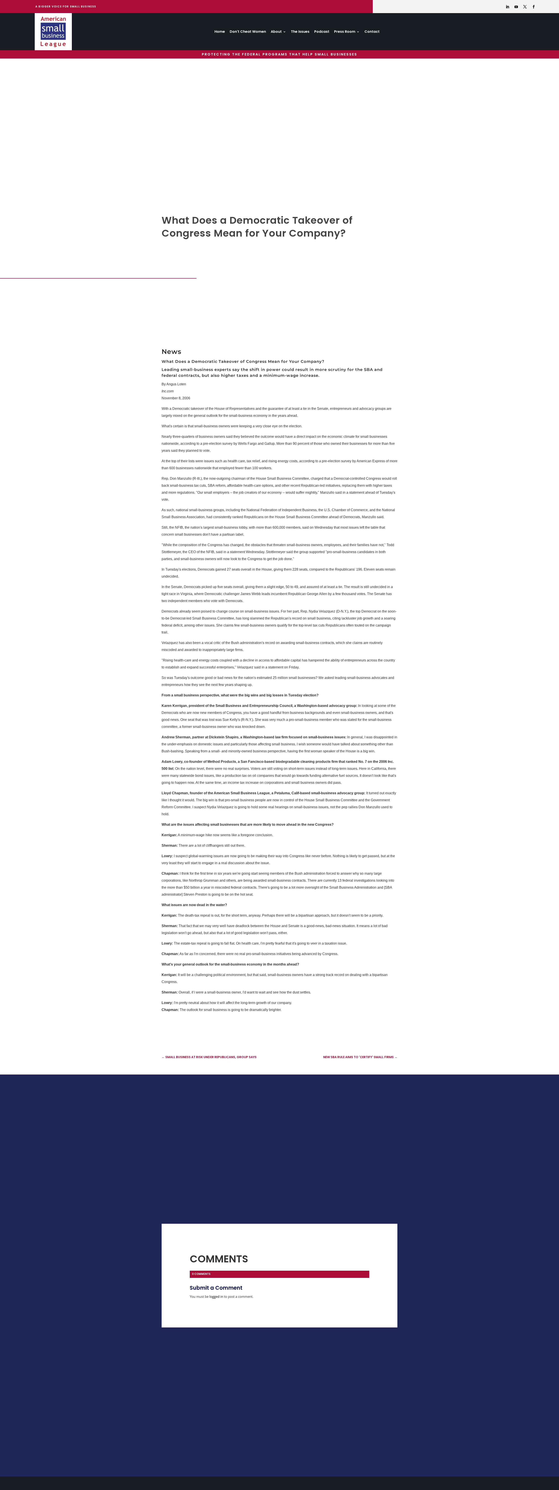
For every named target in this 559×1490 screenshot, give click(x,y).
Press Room (344, 32)
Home (219, 32)
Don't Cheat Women (248, 32)
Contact (372, 32)
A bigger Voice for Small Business (65, 6)
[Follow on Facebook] (533, 6)
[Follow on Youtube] (516, 6)
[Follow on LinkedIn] (507, 6)
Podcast (321, 32)
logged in (216, 1296)
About (276, 32)
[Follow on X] (524, 6)
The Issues (300, 32)
